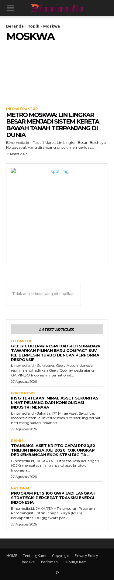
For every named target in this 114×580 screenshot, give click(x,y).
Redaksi (28, 562)
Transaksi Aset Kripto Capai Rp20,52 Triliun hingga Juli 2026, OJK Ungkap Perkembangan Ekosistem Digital (53, 450)
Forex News (23, 393)
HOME (11, 555)
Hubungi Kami (76, 562)
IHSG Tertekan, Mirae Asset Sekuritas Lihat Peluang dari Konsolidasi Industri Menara (54, 402)
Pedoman (49, 562)
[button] (10, 8)
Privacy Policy (86, 555)
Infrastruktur (22, 109)
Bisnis (17, 441)
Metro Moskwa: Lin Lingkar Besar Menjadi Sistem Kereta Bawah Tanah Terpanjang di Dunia (52, 124)
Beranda (15, 26)
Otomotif (21, 341)
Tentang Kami (34, 555)
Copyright (60, 555)
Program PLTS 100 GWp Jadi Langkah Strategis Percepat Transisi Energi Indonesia (53, 498)
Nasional (20, 488)
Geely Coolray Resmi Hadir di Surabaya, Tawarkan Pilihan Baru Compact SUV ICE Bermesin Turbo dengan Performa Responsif (56, 352)
